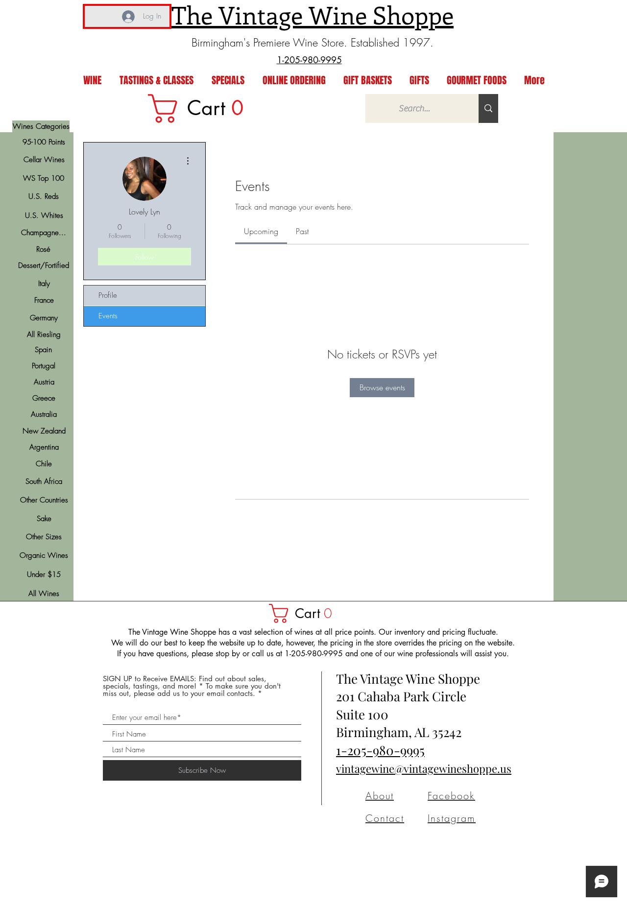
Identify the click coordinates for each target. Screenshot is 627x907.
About (379, 795)
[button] (305, 613)
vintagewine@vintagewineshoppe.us (423, 768)
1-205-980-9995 (380, 750)
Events (108, 316)
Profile (107, 295)
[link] (202, 108)
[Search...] (488, 108)
